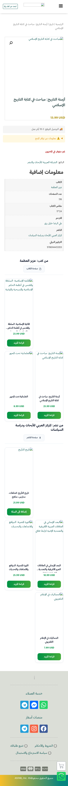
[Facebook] (44, 729)
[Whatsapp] (44, 705)
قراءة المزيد (19, 343)
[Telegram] (24, 705)
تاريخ (51, 24)
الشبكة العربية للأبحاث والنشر (42, 162)
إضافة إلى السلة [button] (18, 512)
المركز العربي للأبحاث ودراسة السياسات (45, 235)
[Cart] (61, 766)
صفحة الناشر (32, 438)
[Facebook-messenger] (34, 705)
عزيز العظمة (56, 187)
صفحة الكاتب (32, 269)
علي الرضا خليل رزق (53, 223)
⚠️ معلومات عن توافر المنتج (47, 138)
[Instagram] (34, 729)
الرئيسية (59, 24)
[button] (11, 43)
